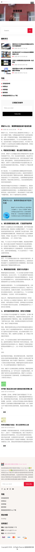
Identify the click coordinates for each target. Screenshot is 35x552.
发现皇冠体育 (6, 83)
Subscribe (17, 114)
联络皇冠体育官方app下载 (10, 95)
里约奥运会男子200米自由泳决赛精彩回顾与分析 (23, 53)
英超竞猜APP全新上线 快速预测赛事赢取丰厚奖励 (22, 69)
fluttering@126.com (10, 530)
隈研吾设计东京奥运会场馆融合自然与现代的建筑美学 (23, 45)
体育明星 (5, 89)
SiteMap (3, 519)
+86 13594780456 (9, 533)
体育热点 (5, 86)
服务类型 (5, 92)
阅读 (4, 412)
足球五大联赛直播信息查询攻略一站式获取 (23, 61)
